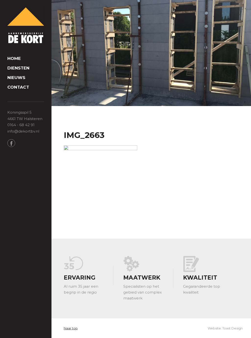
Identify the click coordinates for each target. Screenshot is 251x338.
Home (14, 58)
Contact (18, 87)
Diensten (18, 68)
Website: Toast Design (225, 328)
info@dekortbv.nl (23, 131)
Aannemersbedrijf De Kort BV (25, 25)
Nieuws (16, 78)
